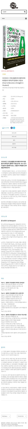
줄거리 (14, 144)
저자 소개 (14, 136)
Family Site (21, 416)
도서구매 (6, 128)
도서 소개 (14, 133)
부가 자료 (14, 147)
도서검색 (4, 11)
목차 (14, 140)
